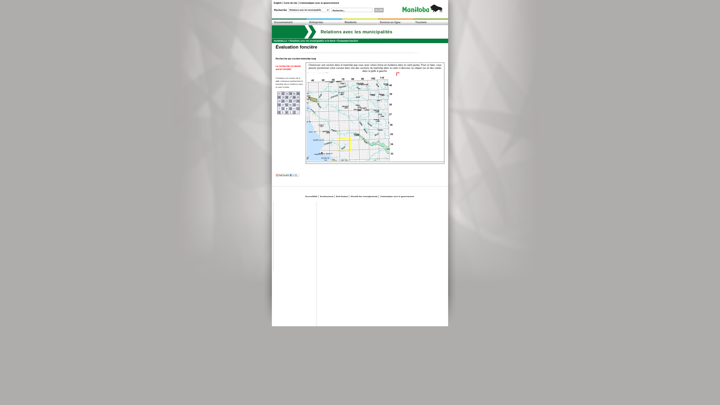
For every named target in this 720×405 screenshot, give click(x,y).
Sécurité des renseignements (364, 196)
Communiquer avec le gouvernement (319, 3)
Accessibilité (311, 196)
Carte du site (290, 3)
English (278, 3)
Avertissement (326, 196)
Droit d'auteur (342, 196)
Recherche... (339, 10)
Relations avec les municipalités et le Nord (312, 41)
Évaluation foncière (348, 41)
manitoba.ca (280, 41)
